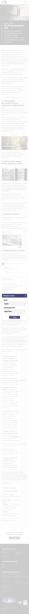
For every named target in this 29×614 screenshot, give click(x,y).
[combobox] (13, 304)
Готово (14, 317)
